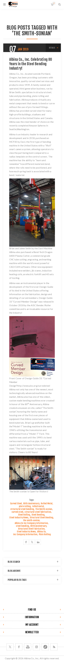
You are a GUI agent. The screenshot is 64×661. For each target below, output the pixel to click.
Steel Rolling (24, 514)
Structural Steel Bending (41, 517)
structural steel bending (22, 509)
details (52, 48)
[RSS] (53, 646)
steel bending (22, 526)
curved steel (36, 110)
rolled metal (38, 506)
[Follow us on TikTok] (45, 646)
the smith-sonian (31, 520)
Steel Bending (38, 514)
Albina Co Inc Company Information (31, 523)
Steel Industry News (18, 517)
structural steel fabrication (38, 511)
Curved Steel (16, 503)
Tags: (31, 500)
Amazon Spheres (37, 125)
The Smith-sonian (43, 509)
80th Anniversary (31, 503)
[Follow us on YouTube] (27, 646)
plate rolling (25, 506)
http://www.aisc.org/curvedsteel (33, 385)
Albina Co (41, 531)
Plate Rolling (45, 534)
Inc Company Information (25, 534)
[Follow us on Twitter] (10, 646)
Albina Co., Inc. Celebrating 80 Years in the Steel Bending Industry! (30, 64)
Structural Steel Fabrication (31, 528)
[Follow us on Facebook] (18, 646)
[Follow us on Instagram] (36, 646)
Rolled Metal (46, 503)
